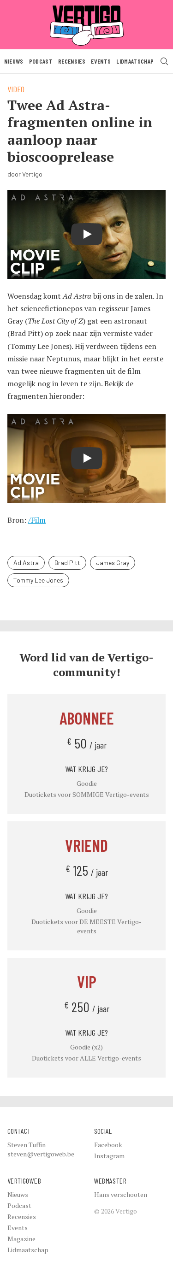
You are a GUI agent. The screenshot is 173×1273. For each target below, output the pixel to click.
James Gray (112, 562)
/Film (37, 520)
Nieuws (13, 61)
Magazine (21, 1238)
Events (101, 61)
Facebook (108, 1144)
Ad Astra (26, 562)
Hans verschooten (120, 1194)
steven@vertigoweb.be (40, 1153)
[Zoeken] (164, 61)
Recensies (71, 61)
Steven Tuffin (26, 1144)
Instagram (109, 1155)
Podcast (41, 61)
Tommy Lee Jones (38, 580)
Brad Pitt (67, 562)
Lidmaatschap (135, 61)
